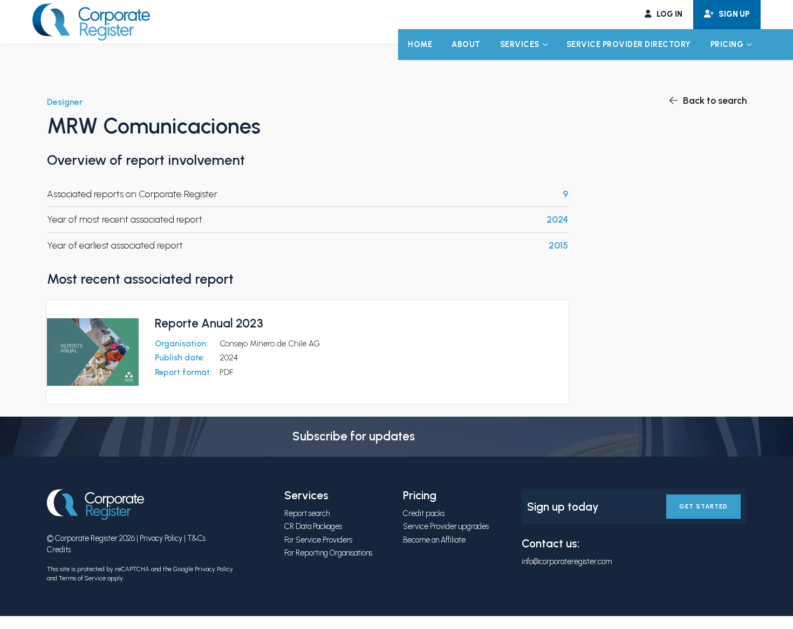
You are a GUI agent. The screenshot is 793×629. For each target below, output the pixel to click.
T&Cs (196, 538)
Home (420, 44)
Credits (59, 549)
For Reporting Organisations (328, 553)
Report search (307, 513)
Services (519, 44)
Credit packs (424, 513)
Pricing (727, 44)
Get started (703, 506)
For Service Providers (318, 540)
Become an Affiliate (434, 540)
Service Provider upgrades (446, 526)
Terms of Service (82, 578)
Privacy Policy (161, 538)
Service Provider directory (628, 44)
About (466, 44)
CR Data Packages (313, 526)
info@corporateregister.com (567, 561)
